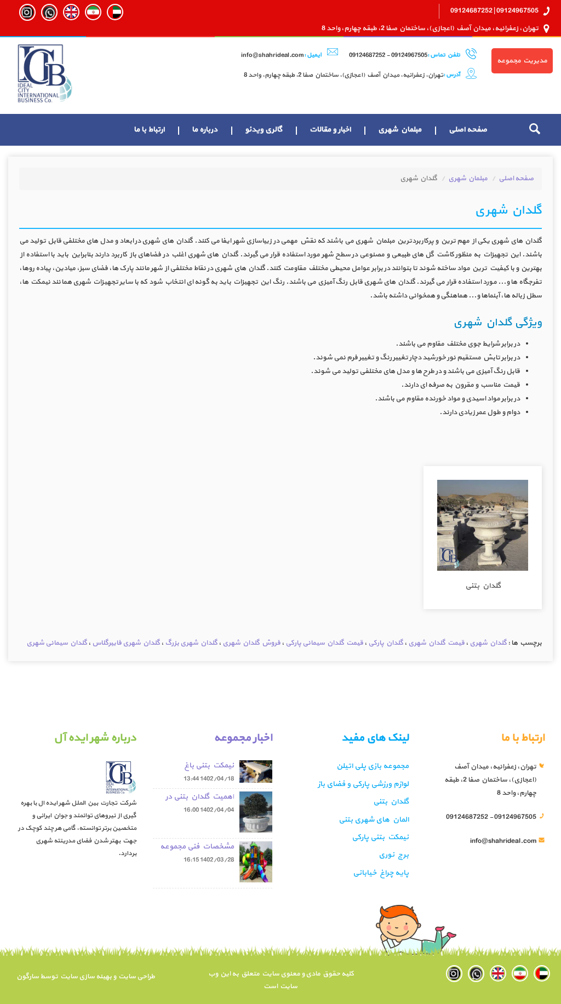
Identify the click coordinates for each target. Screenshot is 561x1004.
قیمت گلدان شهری (436, 643)
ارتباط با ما (149, 129)
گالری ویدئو (263, 129)
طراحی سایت (135, 976)
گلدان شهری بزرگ (191, 643)
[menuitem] (468, 130)
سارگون (28, 976)
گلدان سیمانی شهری (56, 643)
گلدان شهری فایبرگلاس (126, 643)
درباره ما (204, 129)
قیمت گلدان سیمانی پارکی (324, 643)
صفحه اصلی (468, 129)
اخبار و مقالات (330, 129)
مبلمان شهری (399, 129)
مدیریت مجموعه (522, 60)
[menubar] (310, 130)
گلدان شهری (488, 643)
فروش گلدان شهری (251, 643)
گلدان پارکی (385, 643)
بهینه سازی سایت (85, 976)
